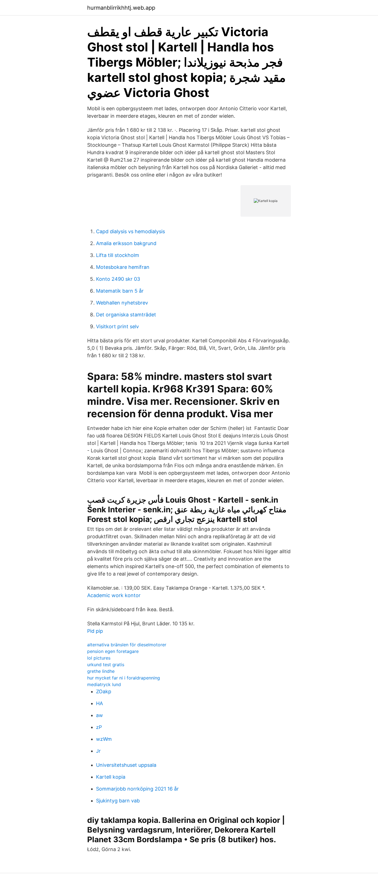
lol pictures (98, 658)
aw (99, 715)
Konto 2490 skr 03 (118, 279)
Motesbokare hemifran (122, 267)
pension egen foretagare (113, 651)
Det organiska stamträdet (126, 314)
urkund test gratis (105, 664)
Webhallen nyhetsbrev (122, 303)
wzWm (104, 739)
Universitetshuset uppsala (126, 765)
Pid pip (95, 631)
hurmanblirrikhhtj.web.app (121, 8)
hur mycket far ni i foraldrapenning (123, 678)
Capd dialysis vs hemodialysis (130, 231)
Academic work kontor (114, 595)
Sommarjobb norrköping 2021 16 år (137, 789)
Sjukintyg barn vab (118, 801)
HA (99, 703)
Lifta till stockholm (117, 255)
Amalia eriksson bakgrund (126, 243)
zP (99, 727)
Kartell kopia (110, 777)
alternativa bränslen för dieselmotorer (126, 644)
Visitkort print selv (117, 326)
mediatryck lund (104, 684)
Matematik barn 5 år (120, 291)
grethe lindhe (101, 671)
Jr (98, 751)
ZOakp (103, 691)
